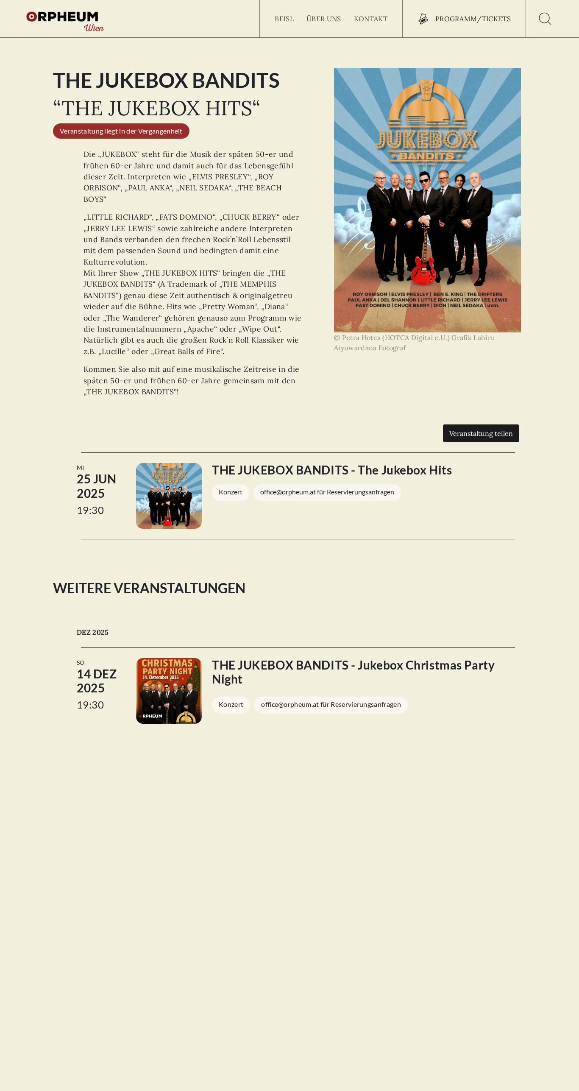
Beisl (284, 18)
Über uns (323, 18)
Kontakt (370, 18)
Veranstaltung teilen (481, 433)
